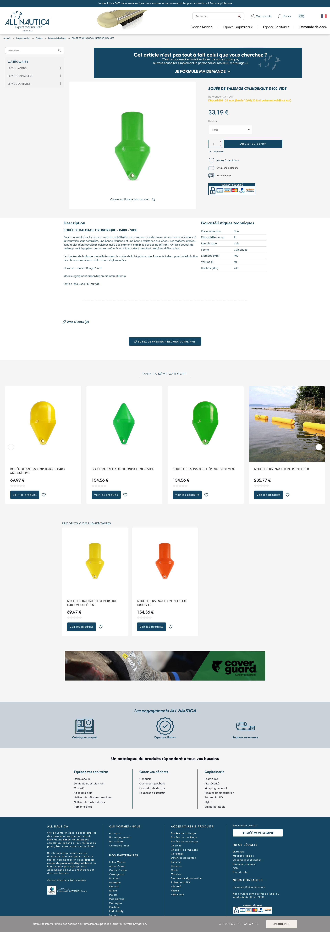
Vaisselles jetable (215, 806)
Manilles (176, 874)
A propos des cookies (238, 923)
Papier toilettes (83, 806)
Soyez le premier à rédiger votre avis (166, 341)
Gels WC (79, 788)
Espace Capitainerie (20, 75)
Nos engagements (120, 837)
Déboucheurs (82, 779)
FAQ (301, 16)
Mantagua (115, 903)
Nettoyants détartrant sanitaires (93, 797)
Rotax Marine (117, 862)
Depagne (115, 882)
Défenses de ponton (183, 857)
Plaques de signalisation (219, 792)
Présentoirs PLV (214, 797)
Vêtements (177, 894)
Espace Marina (17, 68)
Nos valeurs (116, 841)
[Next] (319, 447)
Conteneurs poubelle (152, 783)
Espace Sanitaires (19, 83)
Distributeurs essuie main (89, 783)
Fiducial (114, 886)
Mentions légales (243, 855)
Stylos (208, 802)
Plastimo (114, 907)
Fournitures (211, 779)
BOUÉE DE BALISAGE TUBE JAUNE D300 (281, 469)
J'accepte (281, 924)
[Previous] (11, 447)
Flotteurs (176, 866)
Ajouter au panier (253, 143)
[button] (223, 160)
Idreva (113, 890)
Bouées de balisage (183, 833)
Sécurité (176, 886)
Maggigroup (117, 898)
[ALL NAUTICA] (27, 21)
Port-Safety (116, 911)
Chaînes (176, 845)
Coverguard (116, 874)
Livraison (238, 851)
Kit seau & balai (83, 792)
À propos (114, 833)
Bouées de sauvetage (184, 841)
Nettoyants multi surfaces (89, 802)
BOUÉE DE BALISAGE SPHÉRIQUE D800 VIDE (204, 469)
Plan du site (240, 872)
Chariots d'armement (184, 849)
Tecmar (114, 915)
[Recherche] (239, 16)
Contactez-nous (119, 845)
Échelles (176, 862)
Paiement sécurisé (244, 864)
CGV (236, 868)
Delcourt (114, 878)
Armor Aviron (117, 866)
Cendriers (145, 779)
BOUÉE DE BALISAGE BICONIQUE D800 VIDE (123, 469)
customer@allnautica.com (249, 887)
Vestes (175, 890)
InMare (113, 894)
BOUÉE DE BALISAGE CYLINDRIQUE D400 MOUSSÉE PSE (92, 603)
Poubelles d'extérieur (152, 792)
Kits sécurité (212, 783)
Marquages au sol (216, 788)
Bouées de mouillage (184, 837)
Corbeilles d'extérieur (152, 788)
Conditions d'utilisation (247, 859)
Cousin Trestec (118, 870)
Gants (174, 870)
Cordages (177, 853)
